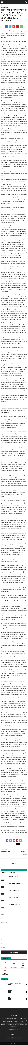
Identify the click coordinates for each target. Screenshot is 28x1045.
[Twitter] (12, 1038)
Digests (10, 990)
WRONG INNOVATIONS (15, 904)
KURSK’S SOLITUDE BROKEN (5, 852)
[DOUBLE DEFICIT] (4, 898)
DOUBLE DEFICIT (13, 897)
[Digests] (3, 992)
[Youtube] (19, 1038)
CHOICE (11, 911)
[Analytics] (3, 999)
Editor (3, 22)
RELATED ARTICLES (7, 870)
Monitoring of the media (14, 983)
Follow (14, 962)
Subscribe (5, 970)
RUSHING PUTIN (13, 876)
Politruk (6, 7)
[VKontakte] (16, 1038)
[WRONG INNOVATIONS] (4, 905)
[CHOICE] (4, 912)
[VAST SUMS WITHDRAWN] (4, 885)
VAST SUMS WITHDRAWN (16, 883)
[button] (26, 2)
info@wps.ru (17, 1029)
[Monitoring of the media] (3, 985)
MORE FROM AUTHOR (8, 872)
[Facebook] (8, 1038)
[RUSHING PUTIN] (4, 878)
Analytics (10, 997)
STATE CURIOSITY (14, 890)
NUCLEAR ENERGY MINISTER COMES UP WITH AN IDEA (20, 853)
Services (9, 984)
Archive (2, 7)
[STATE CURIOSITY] (4, 892)
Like (5, 962)
